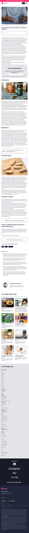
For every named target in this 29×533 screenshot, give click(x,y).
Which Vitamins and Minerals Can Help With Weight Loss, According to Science (7, 356)
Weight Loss (4, 428)
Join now (17, 235)
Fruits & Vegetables (4, 442)
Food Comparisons (4, 389)
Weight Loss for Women (5, 429)
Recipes (3, 375)
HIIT (2, 406)
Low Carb (3, 439)
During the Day (4, 424)
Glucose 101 (3, 399)
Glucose (3, 395)
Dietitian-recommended (5, 452)
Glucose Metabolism (4, 397)
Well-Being (3, 391)
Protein (2, 433)
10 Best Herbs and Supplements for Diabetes (16, 220)
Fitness (2, 383)
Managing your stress (8, 40)
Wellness (3, 372)
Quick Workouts (4, 404)
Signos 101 (3, 377)
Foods (2, 386)
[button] (26, 3)
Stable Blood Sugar (4, 396)
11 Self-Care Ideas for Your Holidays (17, 239)
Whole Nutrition (4, 434)
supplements (24, 115)
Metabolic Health (4, 416)
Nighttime (3, 413)
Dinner (2, 450)
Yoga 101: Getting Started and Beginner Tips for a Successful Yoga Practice (14, 151)
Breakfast (3, 455)
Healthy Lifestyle (4, 419)
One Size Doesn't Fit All (5, 411)
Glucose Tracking (4, 421)
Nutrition (3, 380)
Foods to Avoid (4, 447)
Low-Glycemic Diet (4, 436)
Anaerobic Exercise (4, 409)
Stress (2, 392)
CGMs (2, 427)
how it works (6, 235)
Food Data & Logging (4, 444)
